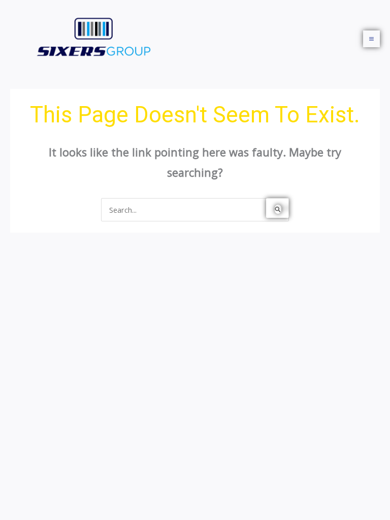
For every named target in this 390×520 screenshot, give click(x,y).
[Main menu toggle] (371, 38)
